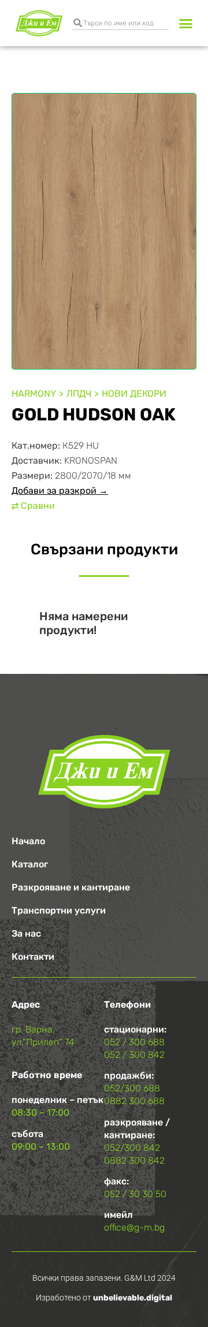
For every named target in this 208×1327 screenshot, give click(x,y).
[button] (186, 23)
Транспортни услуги (59, 910)
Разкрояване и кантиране (71, 887)
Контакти (33, 956)
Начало (28, 841)
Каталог (30, 864)
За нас (26, 933)
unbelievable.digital (132, 1298)
